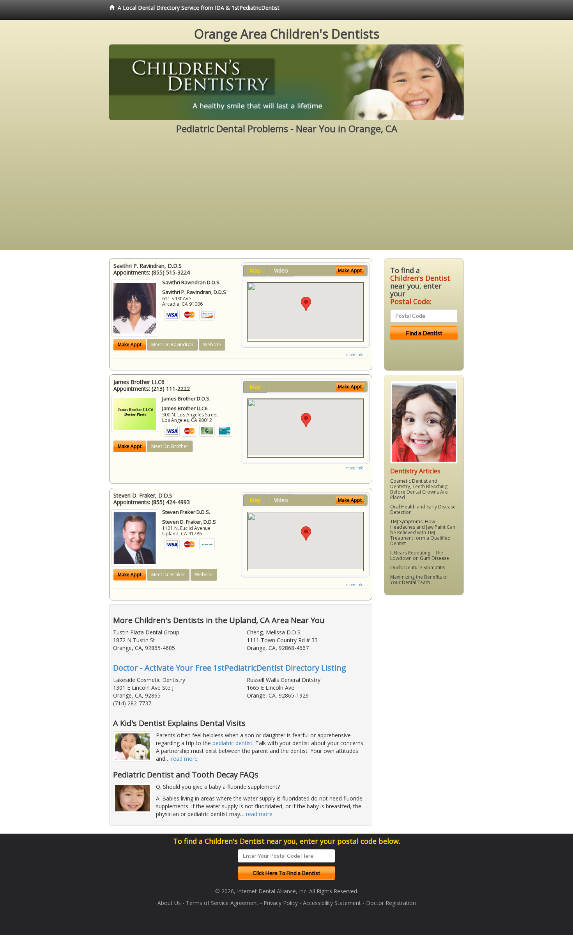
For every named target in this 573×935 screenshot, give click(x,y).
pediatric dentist (232, 743)
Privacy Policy (281, 903)
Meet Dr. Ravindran (172, 344)
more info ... (357, 354)
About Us (169, 903)
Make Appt (129, 344)
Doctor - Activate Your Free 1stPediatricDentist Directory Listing (229, 667)
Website (212, 344)
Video (281, 270)
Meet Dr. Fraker (168, 574)
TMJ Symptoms (406, 521)
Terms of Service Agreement (222, 903)
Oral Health (403, 506)
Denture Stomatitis (424, 567)
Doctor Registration (391, 903)
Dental (409, 582)
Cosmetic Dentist (409, 481)
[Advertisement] (286, 195)
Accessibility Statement (332, 903)
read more (184, 758)
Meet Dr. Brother (169, 446)
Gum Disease (434, 558)
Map (255, 270)
